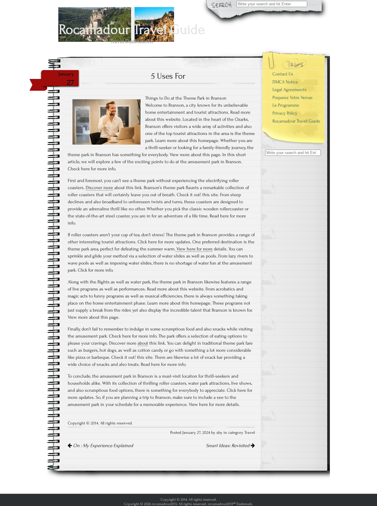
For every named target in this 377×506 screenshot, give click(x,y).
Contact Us (282, 74)
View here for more (194, 249)
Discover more (99, 187)
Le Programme (285, 105)
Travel (249, 432)
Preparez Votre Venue (292, 97)
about (143, 343)
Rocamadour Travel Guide (296, 121)
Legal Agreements (289, 89)
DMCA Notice (285, 82)
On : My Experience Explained (102, 445)
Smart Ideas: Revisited (228, 445)
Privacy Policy (284, 113)
